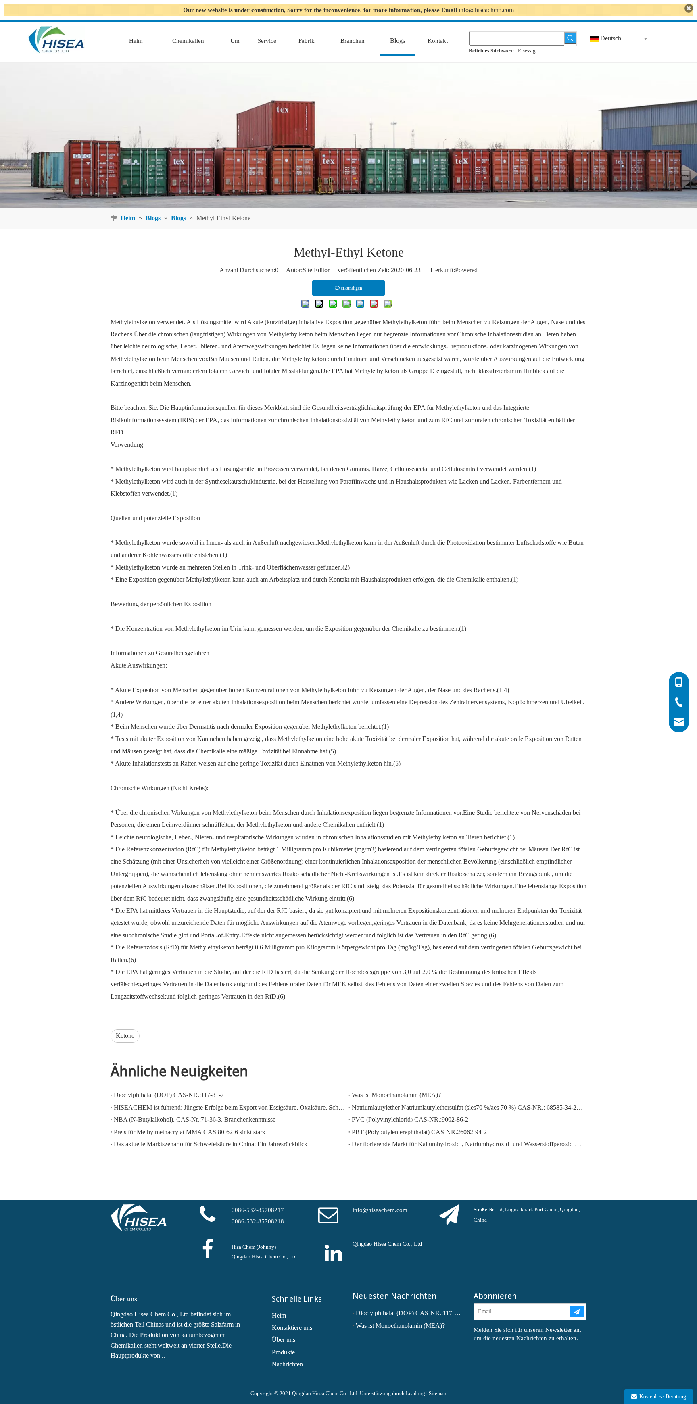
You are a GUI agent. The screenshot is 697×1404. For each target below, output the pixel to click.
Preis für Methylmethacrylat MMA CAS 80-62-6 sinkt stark (189, 1132)
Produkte (283, 1352)
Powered (466, 270)
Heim (279, 1315)
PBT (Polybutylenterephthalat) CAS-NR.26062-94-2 (419, 1132)
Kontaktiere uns (292, 1327)
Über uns (283, 1339)
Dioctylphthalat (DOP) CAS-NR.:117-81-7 (169, 1094)
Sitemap (438, 1393)
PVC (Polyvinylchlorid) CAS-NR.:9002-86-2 (410, 1119)
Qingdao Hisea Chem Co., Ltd (387, 1244)
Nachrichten (287, 1364)
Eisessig (527, 51)
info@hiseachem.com (486, 9)
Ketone (125, 1035)
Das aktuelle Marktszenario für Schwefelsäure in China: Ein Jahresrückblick (210, 1144)
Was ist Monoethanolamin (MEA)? (396, 1094)
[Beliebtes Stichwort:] (570, 38)
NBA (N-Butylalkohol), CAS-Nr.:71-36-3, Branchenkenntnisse (194, 1119)
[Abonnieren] (577, 1311)
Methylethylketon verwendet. (148, 322)
